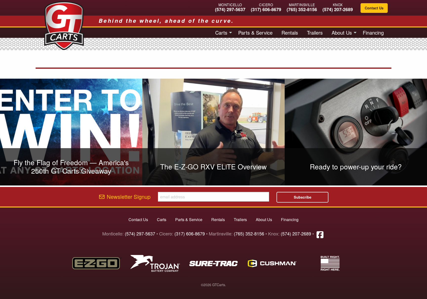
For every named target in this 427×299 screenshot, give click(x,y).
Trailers (315, 32)
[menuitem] (222, 32)
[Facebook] (320, 234)
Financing (373, 32)
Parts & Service (255, 32)
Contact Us (374, 7)
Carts (221, 32)
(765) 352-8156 (302, 9)
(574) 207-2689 (337, 9)
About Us (342, 32)
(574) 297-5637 (230, 9)
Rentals (289, 32)
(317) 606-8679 (266, 9)
